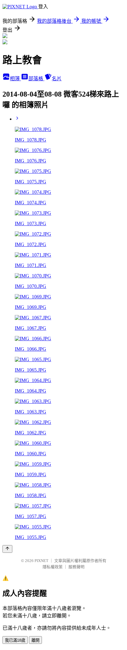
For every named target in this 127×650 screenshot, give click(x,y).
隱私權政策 (53, 566)
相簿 (15, 78)
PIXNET (41, 560)
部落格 (36, 78)
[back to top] (7, 549)
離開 (35, 640)
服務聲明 (76, 566)
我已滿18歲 (15, 640)
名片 (57, 78)
